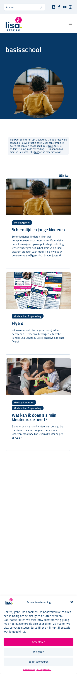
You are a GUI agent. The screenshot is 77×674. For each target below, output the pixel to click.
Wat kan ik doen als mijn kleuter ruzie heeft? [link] (34, 417)
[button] (71, 602)
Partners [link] (38, 560)
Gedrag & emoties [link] (24, 402)
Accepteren (38, 642)
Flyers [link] (17, 323)
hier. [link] (50, 146)
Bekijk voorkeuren (38, 662)
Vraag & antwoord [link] (38, 570)
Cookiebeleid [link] (29, 669)
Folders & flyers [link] (38, 565)
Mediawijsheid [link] (22, 222)
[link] (53, 7)
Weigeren (38, 652)
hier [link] (36, 152)
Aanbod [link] (38, 515)
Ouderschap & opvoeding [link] (27, 316)
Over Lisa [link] (38, 550)
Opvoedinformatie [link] (38, 525)
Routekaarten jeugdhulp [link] (38, 555)
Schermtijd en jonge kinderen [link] (38, 229)
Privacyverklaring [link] (44, 669)
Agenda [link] (38, 520)
